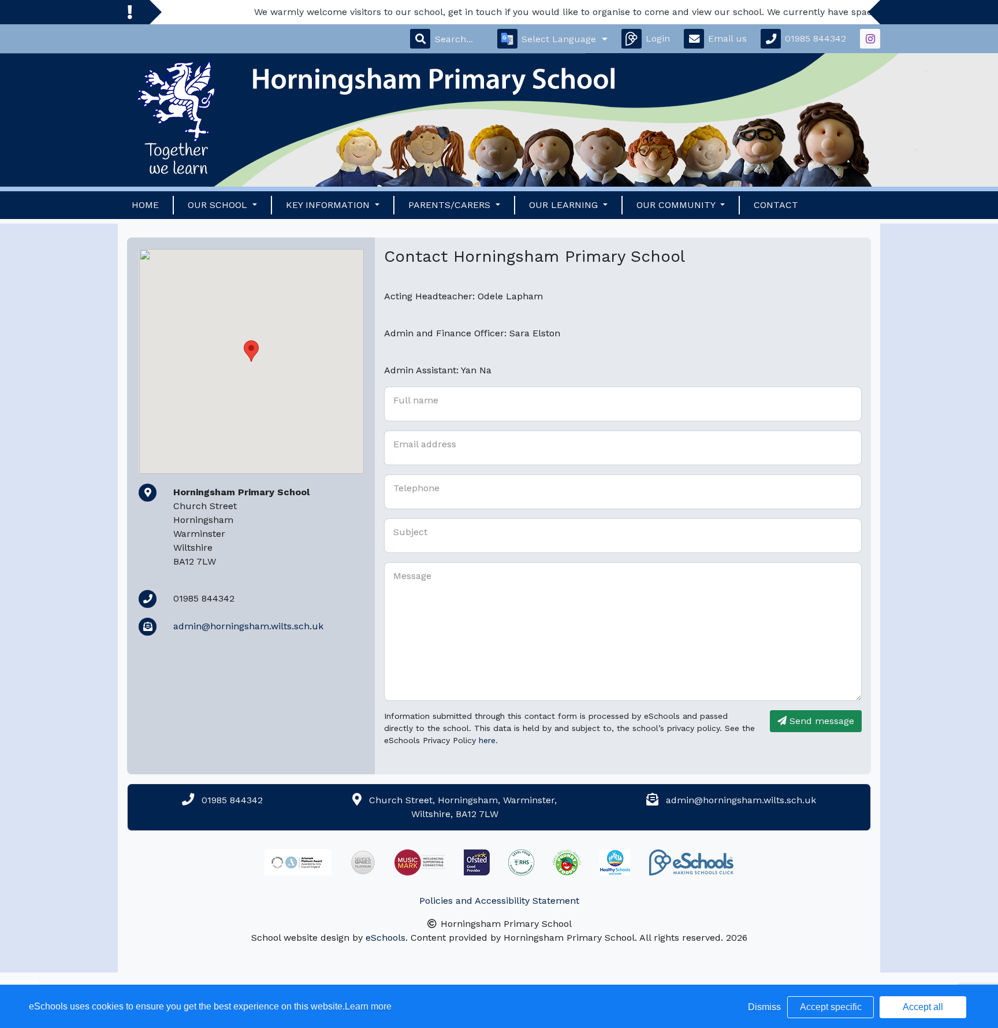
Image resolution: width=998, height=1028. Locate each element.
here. (488, 740)
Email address (424, 444)
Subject (410, 531)
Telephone (416, 488)
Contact (776, 204)
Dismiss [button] (764, 1007)
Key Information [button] (329, 204)
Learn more (368, 1006)
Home (145, 204)
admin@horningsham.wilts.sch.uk (248, 626)
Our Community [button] (677, 204)
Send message (820, 720)
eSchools (385, 937)
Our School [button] (219, 204)
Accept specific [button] (831, 1007)
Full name (415, 400)
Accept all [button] (923, 1007)
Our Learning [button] (565, 204)
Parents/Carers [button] (450, 204)
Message (412, 575)
